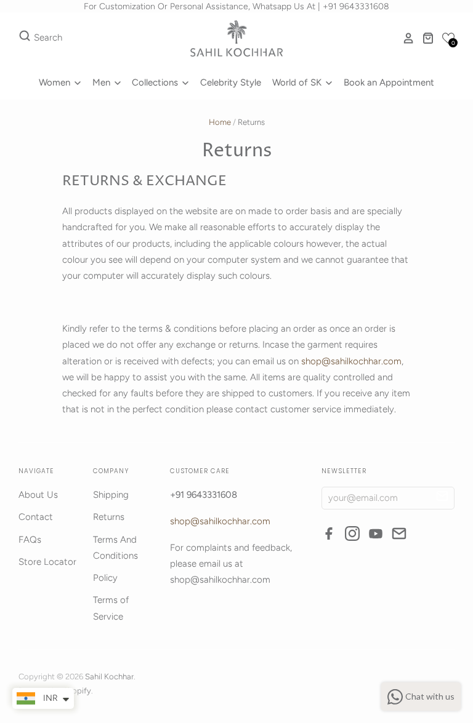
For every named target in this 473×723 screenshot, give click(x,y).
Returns (108, 516)
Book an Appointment (389, 82)
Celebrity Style (230, 82)
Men (102, 82)
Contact (35, 516)
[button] (448, 38)
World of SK (298, 82)
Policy (105, 577)
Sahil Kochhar (109, 676)
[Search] (24, 38)
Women (56, 82)
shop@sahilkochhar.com (351, 361)
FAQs (29, 539)
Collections (156, 82)
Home (220, 122)
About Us (38, 494)
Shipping (111, 494)
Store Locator (47, 561)
